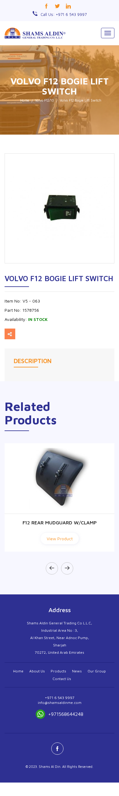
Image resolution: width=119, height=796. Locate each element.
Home (24, 100)
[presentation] (52, 568)
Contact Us (61, 678)
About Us (37, 671)
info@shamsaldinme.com (59, 702)
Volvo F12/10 (44, 100)
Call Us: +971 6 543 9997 (64, 14)
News (77, 671)
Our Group (97, 671)
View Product (60, 538)
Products (58, 671)
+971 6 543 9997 (59, 697)
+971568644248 (65, 714)
